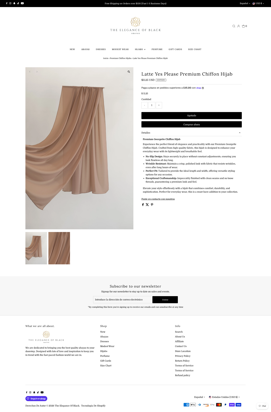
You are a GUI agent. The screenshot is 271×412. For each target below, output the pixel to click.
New (72, 49)
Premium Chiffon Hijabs (120, 58)
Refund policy (182, 375)
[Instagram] (10, 3)
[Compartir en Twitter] (147, 205)
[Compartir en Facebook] (143, 205)
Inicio (105, 58)
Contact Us (181, 346)
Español (244, 3)
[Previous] (30, 72)
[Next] (37, 72)
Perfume (157, 49)
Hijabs (139, 49)
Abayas (85, 49)
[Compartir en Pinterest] (152, 205)
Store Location (183, 351)
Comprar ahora (191, 124)
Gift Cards (175, 49)
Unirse (165, 300)
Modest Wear (120, 49)
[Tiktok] (18, 3)
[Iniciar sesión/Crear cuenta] (238, 26)
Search (179, 332)
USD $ (259, 3)
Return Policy (182, 361)
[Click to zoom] (129, 72)
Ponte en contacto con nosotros (158, 199)
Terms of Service (184, 365)
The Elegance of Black (67, 406)
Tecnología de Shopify (93, 406)
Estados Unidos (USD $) (225, 397)
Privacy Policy (182, 356)
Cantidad (146, 99)
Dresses (101, 49)
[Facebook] (7, 3)
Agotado (191, 115)
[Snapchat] (14, 3)
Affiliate (179, 341)
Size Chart (194, 49)
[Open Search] (234, 26)
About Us (180, 336)
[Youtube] (22, 3)
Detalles (145, 133)
